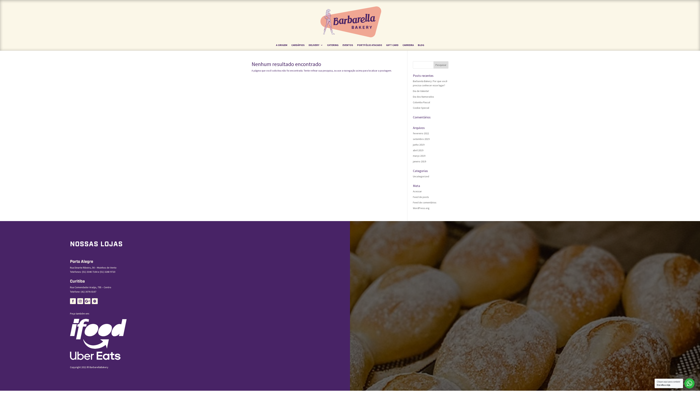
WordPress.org (421, 208)
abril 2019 (418, 150)
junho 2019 (418, 144)
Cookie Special (421, 107)
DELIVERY (314, 45)
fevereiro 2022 (421, 133)
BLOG (421, 45)
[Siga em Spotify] (95, 301)
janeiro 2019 (419, 161)
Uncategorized (421, 176)
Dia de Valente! (421, 91)
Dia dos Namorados (423, 96)
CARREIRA (408, 45)
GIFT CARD (392, 45)
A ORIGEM (281, 45)
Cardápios (298, 45)
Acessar (417, 191)
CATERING (333, 45)
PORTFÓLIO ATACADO (369, 45)
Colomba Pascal (421, 102)
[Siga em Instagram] (80, 301)
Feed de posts (421, 197)
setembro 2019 (421, 139)
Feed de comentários (424, 202)
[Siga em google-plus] (87, 301)
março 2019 (419, 155)
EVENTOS (348, 45)
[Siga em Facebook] (73, 301)
